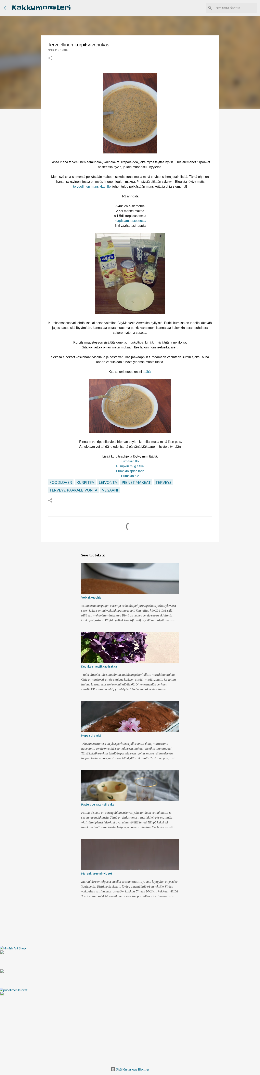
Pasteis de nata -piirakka (97, 804)
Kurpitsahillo (130, 461)
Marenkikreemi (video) (96, 873)
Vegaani (110, 490)
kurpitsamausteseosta (130, 220)
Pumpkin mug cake (130, 466)
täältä (147, 371)
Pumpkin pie (130, 476)
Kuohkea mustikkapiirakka (99, 666)
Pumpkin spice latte (130, 471)
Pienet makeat (136, 482)
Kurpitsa (85, 482)
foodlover (60, 482)
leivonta (108, 482)
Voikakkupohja (91, 597)
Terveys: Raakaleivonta (73, 490)
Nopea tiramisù (91, 735)
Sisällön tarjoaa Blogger (132, 1069)
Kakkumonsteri (41, 7)
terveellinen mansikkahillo (92, 186)
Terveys (163, 482)
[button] (50, 58)
